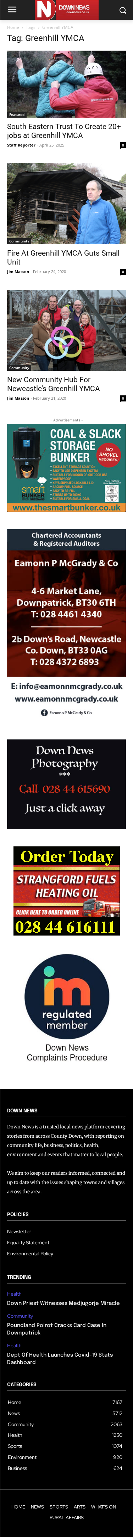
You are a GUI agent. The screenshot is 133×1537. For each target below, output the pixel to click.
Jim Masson (18, 271)
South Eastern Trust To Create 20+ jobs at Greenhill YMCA (64, 131)
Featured (16, 114)
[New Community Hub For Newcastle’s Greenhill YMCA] (66, 330)
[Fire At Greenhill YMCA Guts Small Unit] (66, 203)
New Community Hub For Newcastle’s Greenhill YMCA (53, 384)
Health (14, 1294)
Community (19, 241)
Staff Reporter (21, 145)
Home (13, 27)
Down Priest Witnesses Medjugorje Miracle (63, 1303)
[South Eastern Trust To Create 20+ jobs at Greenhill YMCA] (66, 84)
